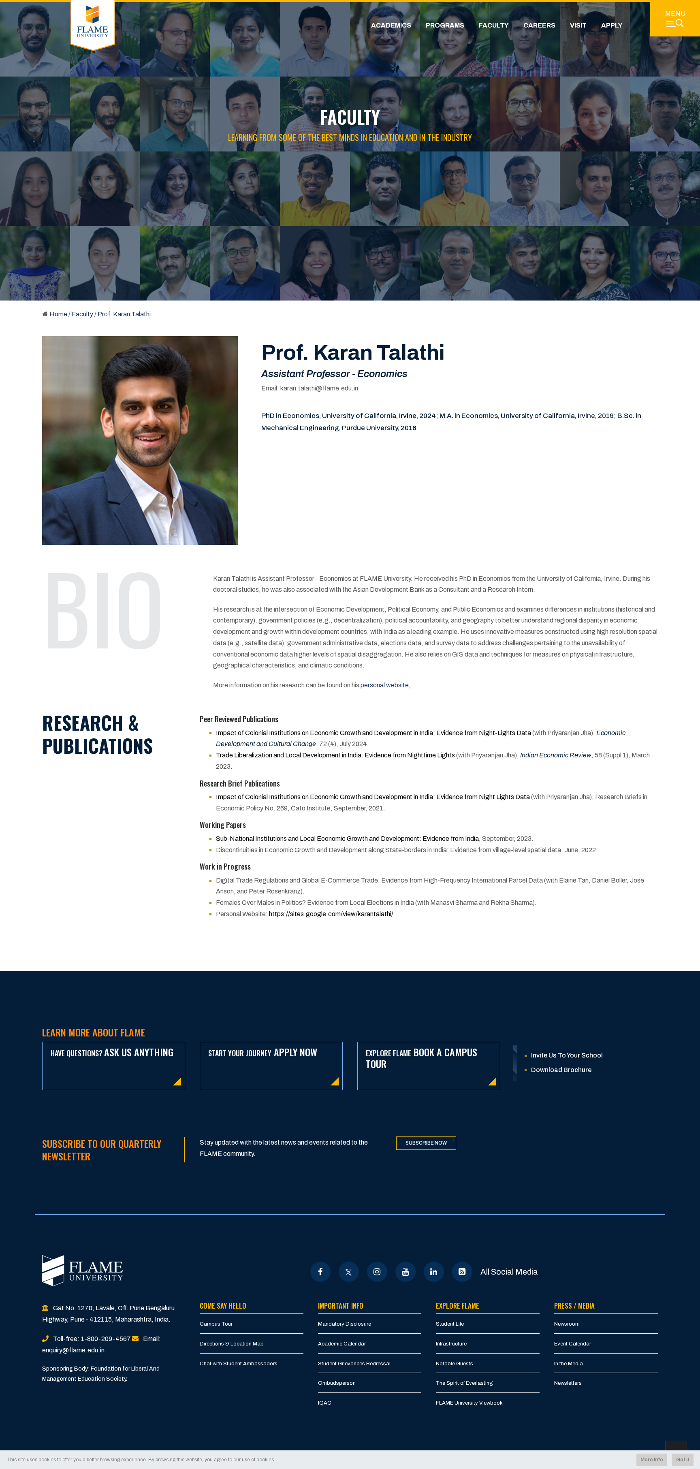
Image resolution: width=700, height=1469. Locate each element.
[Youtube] (405, 1271)
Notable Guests (454, 1364)
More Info (651, 1460)
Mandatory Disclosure (344, 1324)
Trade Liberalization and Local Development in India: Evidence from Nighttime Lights (335, 755)
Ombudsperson (337, 1383)
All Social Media (509, 1271)
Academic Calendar (342, 1344)
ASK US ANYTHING (112, 1052)
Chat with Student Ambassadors (238, 1364)
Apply (612, 25)
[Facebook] (320, 1271)
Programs (445, 25)
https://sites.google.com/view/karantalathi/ (331, 913)
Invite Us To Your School (567, 1055)
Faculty (494, 25)
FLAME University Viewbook (469, 1403)
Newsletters (568, 1383)
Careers (539, 25)
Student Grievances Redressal (354, 1364)
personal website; (386, 685)
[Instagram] (376, 1271)
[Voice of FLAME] (462, 1271)
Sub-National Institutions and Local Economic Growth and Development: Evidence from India (347, 838)
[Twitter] (349, 1271)
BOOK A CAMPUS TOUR (421, 1058)
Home (58, 314)
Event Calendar (572, 1344)
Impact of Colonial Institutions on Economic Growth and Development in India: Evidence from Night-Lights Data (373, 732)
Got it (682, 1460)
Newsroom (567, 1324)
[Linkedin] (433, 1271)
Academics (391, 25)
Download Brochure (561, 1069)
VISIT (578, 25)
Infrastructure (451, 1344)
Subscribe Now (426, 1143)
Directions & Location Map (232, 1344)
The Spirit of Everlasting (464, 1383)
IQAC (324, 1403)
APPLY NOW (262, 1052)
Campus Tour (216, 1324)
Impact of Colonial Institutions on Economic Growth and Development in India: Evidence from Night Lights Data (373, 796)
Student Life (450, 1324)
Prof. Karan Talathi (124, 314)
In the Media (568, 1364)
